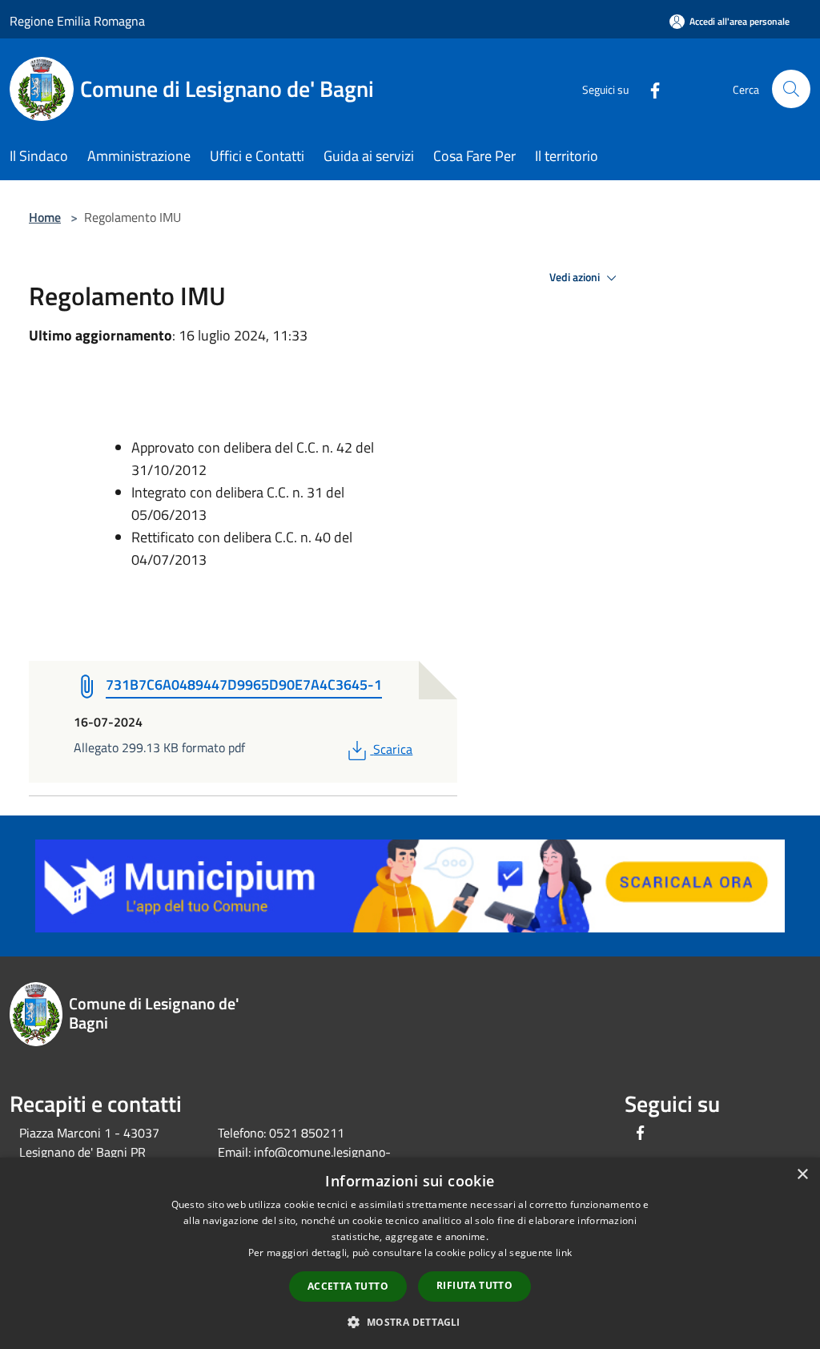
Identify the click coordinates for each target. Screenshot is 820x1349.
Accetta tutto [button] (348, 1286)
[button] (410, 1322)
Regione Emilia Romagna (77, 20)
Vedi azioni (575, 277)
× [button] (802, 1175)
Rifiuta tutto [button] (474, 1285)
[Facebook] (649, 88)
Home (45, 217)
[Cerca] (791, 89)
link (564, 1252)
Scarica (392, 749)
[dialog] (410, 1253)
